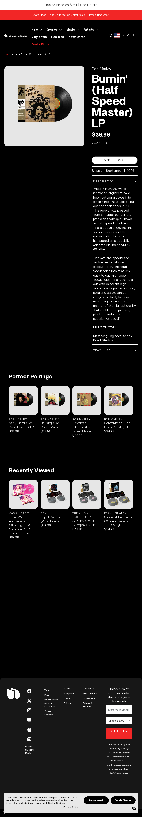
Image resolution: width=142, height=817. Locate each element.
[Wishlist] (3, 812)
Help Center (89, 698)
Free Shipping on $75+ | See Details (71, 5)
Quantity (100, 142)
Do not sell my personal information (51, 703)
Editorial (68, 703)
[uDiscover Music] (15, 35)
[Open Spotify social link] (29, 739)
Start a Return (90, 693)
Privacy (48, 695)
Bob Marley (101, 69)
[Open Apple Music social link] (29, 730)
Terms (47, 690)
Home (7, 54)
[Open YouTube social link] (29, 720)
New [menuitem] (34, 29)
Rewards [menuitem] (57, 37)
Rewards (68, 698)
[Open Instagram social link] (29, 710)
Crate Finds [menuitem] (40, 44)
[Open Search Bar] (111, 36)
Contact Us (88, 689)
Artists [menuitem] (89, 29)
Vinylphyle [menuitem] (39, 37)
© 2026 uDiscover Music (30, 749)
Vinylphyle (69, 693)
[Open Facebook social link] (29, 691)
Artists (67, 689)
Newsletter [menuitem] (76, 37)
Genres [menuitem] (52, 29)
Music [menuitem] (70, 29)
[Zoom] (44, 106)
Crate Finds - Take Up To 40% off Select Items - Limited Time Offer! (71, 15)
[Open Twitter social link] (29, 701)
